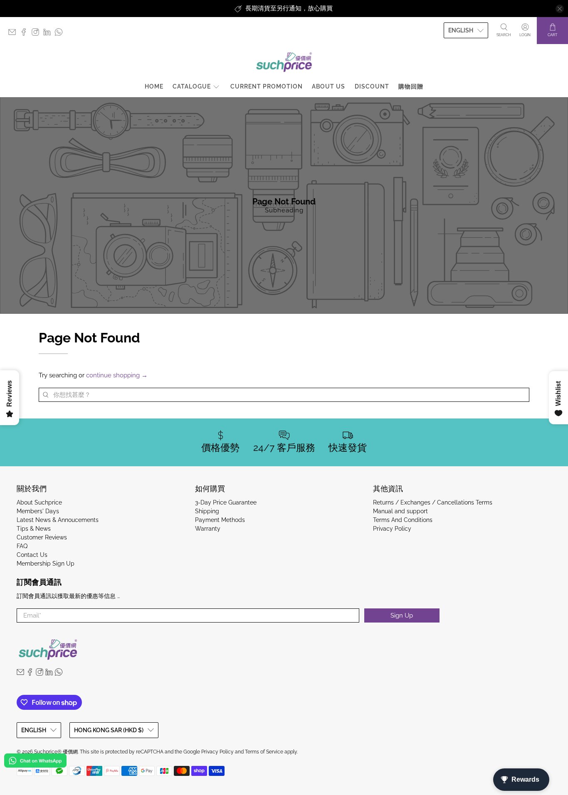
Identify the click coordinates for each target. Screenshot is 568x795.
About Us (328, 86)
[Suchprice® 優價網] (284, 62)
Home (154, 86)
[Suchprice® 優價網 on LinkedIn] (49, 34)
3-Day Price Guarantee (226, 502)
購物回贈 (410, 86)
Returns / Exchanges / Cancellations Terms (432, 502)
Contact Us (32, 554)
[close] (560, 9)
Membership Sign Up (45, 563)
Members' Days (38, 511)
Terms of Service (264, 752)
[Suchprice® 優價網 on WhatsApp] (61, 34)
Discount (372, 86)
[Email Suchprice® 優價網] (14, 34)
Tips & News (34, 528)
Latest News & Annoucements (58, 520)
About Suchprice (39, 502)
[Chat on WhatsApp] (35, 761)
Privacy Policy (392, 528)
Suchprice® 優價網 (56, 752)
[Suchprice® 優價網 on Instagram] (37, 34)
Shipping (207, 511)
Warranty (207, 528)
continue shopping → (117, 375)
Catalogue (192, 86)
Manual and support (400, 511)
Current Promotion (266, 86)
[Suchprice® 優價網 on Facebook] (26, 34)
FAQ (22, 546)
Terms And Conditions (402, 520)
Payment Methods (220, 520)
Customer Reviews (42, 537)
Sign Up (401, 615)
